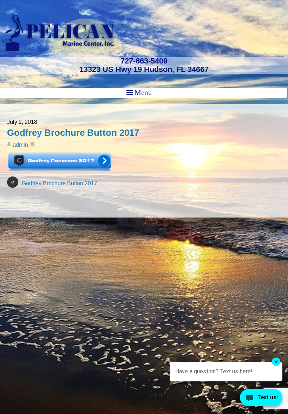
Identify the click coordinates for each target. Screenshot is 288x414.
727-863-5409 (144, 60)
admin (20, 145)
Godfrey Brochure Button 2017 (73, 132)
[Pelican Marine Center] (61, 48)
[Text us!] (261, 399)
